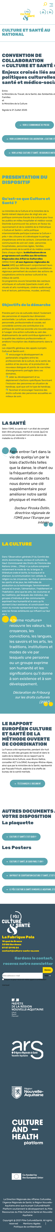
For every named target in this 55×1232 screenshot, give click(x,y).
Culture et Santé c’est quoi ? (22, 836)
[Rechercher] (45, 4)
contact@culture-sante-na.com (20, 950)
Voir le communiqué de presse (36, 124)
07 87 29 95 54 (10, 947)
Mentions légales (31, 1223)
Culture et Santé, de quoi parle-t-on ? (26, 861)
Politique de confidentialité (27, 1226)
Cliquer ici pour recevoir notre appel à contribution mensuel (24, 980)
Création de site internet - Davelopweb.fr (31, 1230)
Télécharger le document (29, 783)
